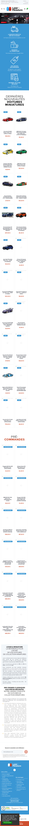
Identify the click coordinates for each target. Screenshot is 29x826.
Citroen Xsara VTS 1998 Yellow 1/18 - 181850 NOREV (21, 467)
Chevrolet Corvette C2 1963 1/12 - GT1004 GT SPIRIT (21, 292)
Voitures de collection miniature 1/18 (7, 789)
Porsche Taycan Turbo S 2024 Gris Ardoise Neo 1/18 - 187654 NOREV (21, 356)
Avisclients (4, 786)
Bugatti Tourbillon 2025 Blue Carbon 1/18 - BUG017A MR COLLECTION (7, 562)
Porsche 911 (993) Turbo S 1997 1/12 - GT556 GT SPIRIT (7, 132)
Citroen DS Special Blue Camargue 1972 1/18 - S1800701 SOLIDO (21, 261)
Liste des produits (6, 795)
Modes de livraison (6, 781)
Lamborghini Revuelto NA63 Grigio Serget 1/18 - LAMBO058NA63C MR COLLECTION (7, 628)
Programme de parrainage (20, 785)
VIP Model (20, 669)
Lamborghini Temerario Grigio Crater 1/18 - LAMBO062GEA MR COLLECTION (21, 595)
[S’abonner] (26, 752)
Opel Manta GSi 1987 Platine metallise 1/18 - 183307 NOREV (21, 420)
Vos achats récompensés (20, 782)
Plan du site (5, 794)
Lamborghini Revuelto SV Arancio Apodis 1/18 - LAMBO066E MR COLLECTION (7, 595)
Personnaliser (7, 822)
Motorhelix (14, 669)
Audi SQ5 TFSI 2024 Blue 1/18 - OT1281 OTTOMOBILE (7, 260)
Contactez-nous (4, 1)
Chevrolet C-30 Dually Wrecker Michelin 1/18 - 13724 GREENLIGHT (21, 530)
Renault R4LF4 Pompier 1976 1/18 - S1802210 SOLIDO (21, 323)
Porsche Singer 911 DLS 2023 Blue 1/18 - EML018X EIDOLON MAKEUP (7, 229)
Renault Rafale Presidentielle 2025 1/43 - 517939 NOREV (8, 197)
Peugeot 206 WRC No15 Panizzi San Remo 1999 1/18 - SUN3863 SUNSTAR (21, 499)
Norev (8, 668)
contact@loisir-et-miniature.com (14, 802)
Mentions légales (6, 774)
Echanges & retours (6, 785)
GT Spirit (12, 668)
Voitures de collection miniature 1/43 (7, 792)
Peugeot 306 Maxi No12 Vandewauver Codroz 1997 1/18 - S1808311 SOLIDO (7, 165)
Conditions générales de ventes (7, 776)
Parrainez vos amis (21, 787)
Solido (23, 668)
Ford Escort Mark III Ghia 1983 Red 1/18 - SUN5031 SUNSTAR (7, 530)
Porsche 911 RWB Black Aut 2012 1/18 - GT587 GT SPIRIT (7, 292)
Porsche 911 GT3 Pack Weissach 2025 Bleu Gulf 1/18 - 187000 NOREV (8, 356)
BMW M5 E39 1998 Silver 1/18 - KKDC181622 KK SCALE (7, 499)
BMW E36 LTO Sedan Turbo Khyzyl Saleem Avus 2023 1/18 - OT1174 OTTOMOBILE (21, 133)
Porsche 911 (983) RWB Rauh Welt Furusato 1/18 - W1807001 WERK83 (7, 324)
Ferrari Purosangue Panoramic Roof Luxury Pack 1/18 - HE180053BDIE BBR (21, 389)
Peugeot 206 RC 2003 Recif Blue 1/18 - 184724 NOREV (8, 467)
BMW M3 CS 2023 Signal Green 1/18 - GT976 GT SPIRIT (21, 164)
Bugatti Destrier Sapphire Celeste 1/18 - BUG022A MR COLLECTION (21, 562)
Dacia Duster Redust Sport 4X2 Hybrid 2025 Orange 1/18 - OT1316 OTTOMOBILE (21, 229)
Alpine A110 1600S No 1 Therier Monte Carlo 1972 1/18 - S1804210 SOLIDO (7, 389)
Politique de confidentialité (10, 757)
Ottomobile (9, 669)
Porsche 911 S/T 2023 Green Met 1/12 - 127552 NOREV (8, 420)
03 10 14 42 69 (11, 1)
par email (7, 3)
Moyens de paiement (7, 783)
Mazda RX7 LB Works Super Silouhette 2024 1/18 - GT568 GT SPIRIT (21, 197)
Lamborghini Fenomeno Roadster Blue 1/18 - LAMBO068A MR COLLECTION (21, 628)
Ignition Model (18, 668)
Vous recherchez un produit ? (21, 789)
